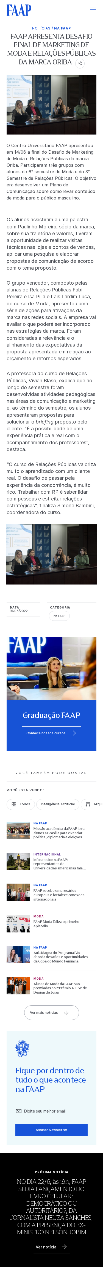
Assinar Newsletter (51, 1130)
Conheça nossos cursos (46, 733)
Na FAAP (62, 28)
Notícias (41, 28)
